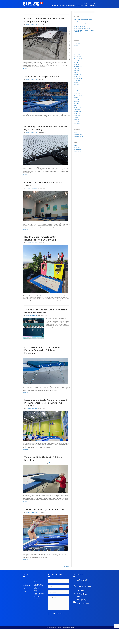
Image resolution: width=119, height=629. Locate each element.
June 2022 (76, 99)
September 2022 (78, 95)
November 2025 (77, 56)
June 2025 (76, 60)
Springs (25, 588)
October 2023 (77, 76)
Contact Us (36, 596)
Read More (25, 68)
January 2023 (77, 90)
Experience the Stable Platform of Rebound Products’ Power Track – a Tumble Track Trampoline (45, 403)
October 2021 (77, 113)
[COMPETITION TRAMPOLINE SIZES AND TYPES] (45, 205)
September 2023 (78, 78)
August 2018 (77, 125)
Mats (25, 591)
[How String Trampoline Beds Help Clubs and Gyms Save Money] (45, 149)
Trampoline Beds (78, 134)
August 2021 (77, 115)
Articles (36, 582)
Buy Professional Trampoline (38, 587)
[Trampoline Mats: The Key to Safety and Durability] (45, 479)
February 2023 (77, 88)
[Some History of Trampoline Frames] (45, 96)
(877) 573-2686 (84, 579)
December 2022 (77, 91)
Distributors (37, 594)
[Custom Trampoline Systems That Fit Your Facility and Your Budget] (45, 43)
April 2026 (76, 49)
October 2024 (77, 64)
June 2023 (76, 84)
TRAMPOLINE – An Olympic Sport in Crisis (44, 509)
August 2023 (77, 80)
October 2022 (77, 93)
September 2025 (78, 58)
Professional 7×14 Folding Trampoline (82, 23)
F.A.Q (36, 581)
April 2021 (76, 121)
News (75, 132)
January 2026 (77, 54)
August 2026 (77, 43)
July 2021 (76, 117)
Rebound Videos (38, 584)
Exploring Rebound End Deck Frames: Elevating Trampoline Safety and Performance (42, 350)
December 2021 (77, 111)
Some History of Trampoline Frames (41, 76)
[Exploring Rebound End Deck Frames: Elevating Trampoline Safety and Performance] (45, 370)
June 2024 (76, 68)
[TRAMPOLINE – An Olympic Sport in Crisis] (45, 532)
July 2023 (76, 82)
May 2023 (76, 86)
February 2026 (77, 52)
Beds (25, 587)
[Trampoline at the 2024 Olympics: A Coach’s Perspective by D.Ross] (33, 328)
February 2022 (77, 107)
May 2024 (76, 70)
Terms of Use (37, 598)
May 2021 (76, 119)
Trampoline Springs (78, 136)
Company (25, 582)
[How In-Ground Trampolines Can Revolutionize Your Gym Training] (45, 269)
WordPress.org (77, 151)
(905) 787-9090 (83, 580)
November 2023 (77, 74)
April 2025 (76, 62)
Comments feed (77, 149)
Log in (75, 145)
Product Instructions (39, 585)
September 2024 (78, 66)
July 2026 (76, 45)
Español (89, 3)
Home (24, 580)
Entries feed (77, 147)
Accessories (26, 589)
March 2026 (77, 51)
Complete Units (27, 585)
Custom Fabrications (39, 593)
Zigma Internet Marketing (68, 627)
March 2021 (77, 123)
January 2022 (77, 109)
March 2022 (77, 105)
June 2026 (76, 47)
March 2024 (77, 72)
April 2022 (76, 103)
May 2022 (76, 101)
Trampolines (77, 138)
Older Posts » (66, 566)
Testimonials (37, 591)
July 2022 (76, 97)
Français (94, 3)
